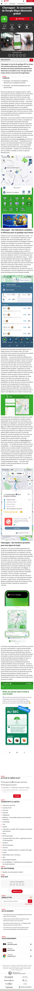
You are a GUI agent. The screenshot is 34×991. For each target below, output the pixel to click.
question (31, 1)
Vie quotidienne (21, 3)
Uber (2, 427)
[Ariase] (9, 987)
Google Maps (21, 139)
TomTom (5, 847)
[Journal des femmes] (9, 977)
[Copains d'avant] (9, 984)
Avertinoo (5, 843)
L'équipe (14, 965)
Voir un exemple (28, 904)
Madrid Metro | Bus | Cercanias (11, 855)
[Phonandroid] (25, 987)
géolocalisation (25, 440)
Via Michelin (6, 822)
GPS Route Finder (7, 836)
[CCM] (6, 1)
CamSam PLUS (6, 808)
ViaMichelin (5, 815)
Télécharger (12, 3)
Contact (30, 965)
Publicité (25, 965)
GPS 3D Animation (7, 845)
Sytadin (4, 827)
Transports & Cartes (10, 802)
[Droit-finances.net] (25, 980)
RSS (14, 968)
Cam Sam (5, 810)
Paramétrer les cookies (26, 967)
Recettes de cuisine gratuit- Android (12, 872)
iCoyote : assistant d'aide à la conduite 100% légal (17, 850)
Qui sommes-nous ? (6, 965)
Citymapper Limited (12, 29)
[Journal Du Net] (25, 977)
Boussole (5, 812)
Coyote (4, 852)
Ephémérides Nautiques (9, 859)
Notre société (19, 965)
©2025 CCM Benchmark (17, 970)
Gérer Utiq (6, 968)
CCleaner (5, 794)
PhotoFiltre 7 (6, 787)
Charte (10, 968)
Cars (3, 824)
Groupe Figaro (27, 968)
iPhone (26, 568)
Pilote (4, 833)
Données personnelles (15, 967)
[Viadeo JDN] (25, 984)
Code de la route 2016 (8, 805)
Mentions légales (19, 968)
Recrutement (6, 967)
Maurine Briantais (5, 59)
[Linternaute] (9, 980)
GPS (21, 239)
